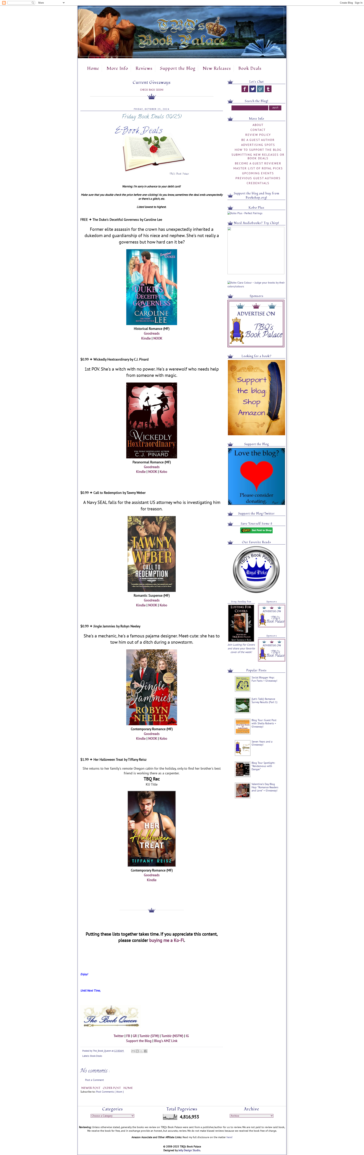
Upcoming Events (258, 173)
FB (128, 1036)
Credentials (258, 183)
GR (135, 1036)
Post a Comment (94, 1080)
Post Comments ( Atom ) (110, 1091)
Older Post (112, 1088)
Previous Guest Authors (258, 178)
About (258, 125)
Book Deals (249, 68)
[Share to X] (141, 1051)
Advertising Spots (258, 145)
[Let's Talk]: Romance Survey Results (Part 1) (264, 700)
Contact (258, 130)
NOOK (157, 338)
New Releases (217, 68)
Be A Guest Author (258, 140)
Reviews (144, 68)
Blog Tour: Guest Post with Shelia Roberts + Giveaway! (264, 723)
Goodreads (152, 333)
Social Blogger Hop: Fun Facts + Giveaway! (264, 679)
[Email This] (133, 1051)
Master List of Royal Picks (258, 168)
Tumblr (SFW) (149, 1036)
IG (187, 1036)
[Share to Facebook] (145, 1051)
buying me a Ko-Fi (166, 940)
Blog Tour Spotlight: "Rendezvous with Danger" (263, 766)
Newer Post (91, 1088)
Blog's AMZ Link (165, 1041)
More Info (117, 68)
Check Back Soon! (151, 89)
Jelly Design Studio (189, 1150)
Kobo (163, 471)
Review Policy (258, 135)
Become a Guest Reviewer (258, 163)
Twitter (119, 1036)
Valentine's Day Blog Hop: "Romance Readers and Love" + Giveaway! (265, 787)
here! (229, 1137)
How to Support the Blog (258, 150)
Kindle (146, 338)
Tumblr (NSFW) (172, 1036)
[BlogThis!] (137, 1051)
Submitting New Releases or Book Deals (258, 156)
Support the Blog (177, 68)
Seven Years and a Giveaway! (262, 743)
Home (93, 68)
